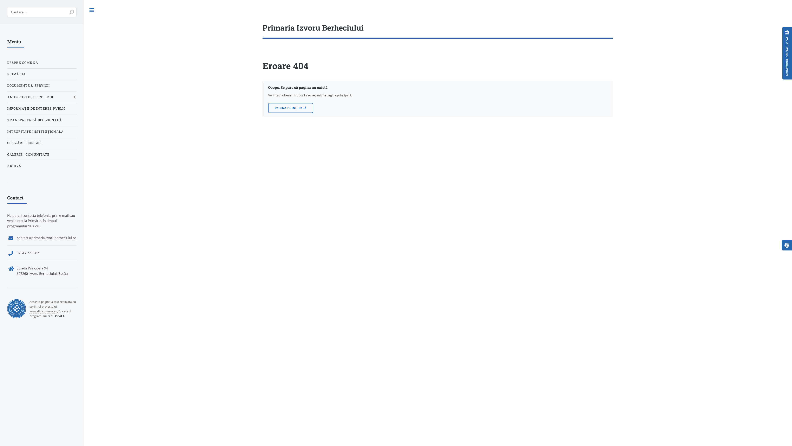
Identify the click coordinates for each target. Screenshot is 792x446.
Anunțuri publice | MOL (30, 97)
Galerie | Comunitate (28, 154)
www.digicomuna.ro (43, 311)
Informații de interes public (36, 108)
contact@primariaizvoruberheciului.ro (46, 238)
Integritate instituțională (35, 131)
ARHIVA (14, 166)
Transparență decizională (34, 120)
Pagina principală (291, 108)
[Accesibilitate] (787, 245)
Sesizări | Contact (25, 143)
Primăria (16, 74)
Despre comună (22, 62)
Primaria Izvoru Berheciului (313, 28)
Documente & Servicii (28, 85)
